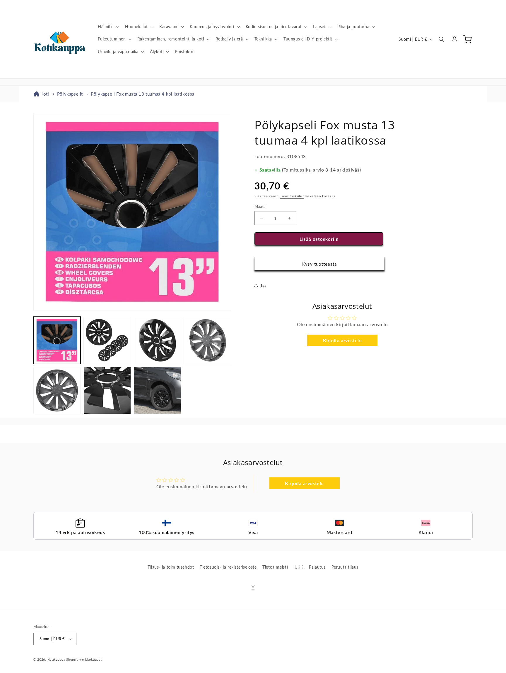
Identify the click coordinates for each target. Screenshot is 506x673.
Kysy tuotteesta (319, 264)
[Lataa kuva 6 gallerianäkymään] (107, 390)
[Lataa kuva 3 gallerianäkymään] (157, 340)
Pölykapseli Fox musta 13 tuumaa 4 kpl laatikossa (142, 93)
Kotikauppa (56, 659)
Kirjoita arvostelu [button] (342, 340)
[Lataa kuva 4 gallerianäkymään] (207, 340)
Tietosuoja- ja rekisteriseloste (228, 566)
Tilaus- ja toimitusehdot (171, 566)
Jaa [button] (263, 285)
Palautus (317, 566)
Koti (44, 93)
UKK (299, 566)
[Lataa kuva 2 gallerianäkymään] (107, 340)
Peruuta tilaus (344, 566)
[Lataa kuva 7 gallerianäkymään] (157, 390)
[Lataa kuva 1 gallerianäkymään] (57, 340)
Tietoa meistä (275, 566)
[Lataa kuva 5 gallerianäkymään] (57, 390)
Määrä (259, 206)
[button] (108, 27)
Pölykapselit (70, 93)
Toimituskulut (292, 196)
